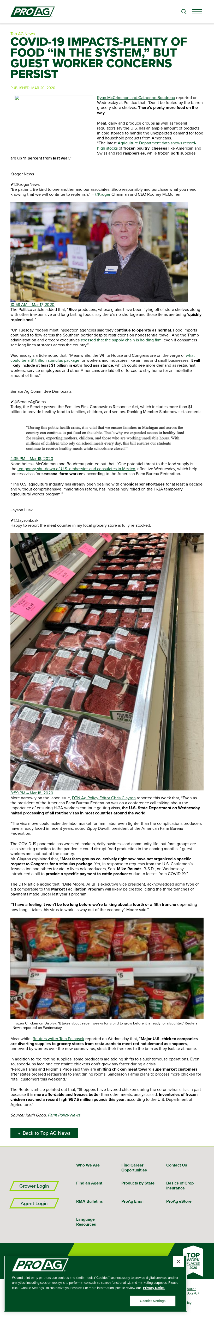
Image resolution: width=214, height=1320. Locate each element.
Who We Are (88, 1165)
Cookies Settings (152, 1300)
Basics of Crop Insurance (180, 1185)
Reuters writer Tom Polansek (58, 1038)
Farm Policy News (64, 1115)
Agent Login (34, 1203)
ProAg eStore (179, 1201)
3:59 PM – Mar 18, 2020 (31, 793)
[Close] (178, 1261)
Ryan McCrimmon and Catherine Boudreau (136, 97)
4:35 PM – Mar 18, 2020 (31, 458)
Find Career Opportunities (134, 1167)
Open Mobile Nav (197, 11)
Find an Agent (89, 1183)
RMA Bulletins (89, 1201)
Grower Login (34, 1186)
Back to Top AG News (46, 1133)
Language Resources (86, 1221)
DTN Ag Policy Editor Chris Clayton (104, 798)
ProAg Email (133, 1201)
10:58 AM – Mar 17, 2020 (32, 304)
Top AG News (22, 33)
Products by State (137, 1183)
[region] (95, 1284)
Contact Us (176, 1165)
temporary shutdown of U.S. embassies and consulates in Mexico (76, 468)
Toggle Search (184, 11)
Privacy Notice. (154, 1287)
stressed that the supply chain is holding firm (121, 340)
